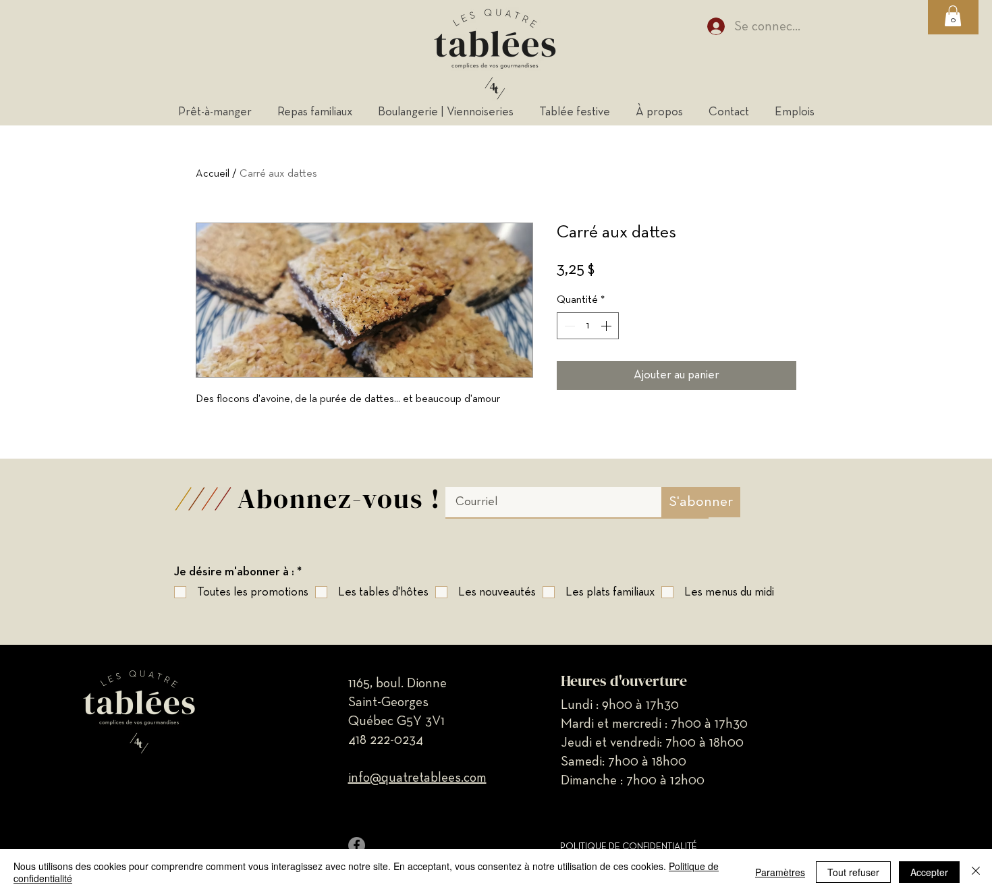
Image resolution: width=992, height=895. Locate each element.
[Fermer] (976, 872)
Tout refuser (853, 872)
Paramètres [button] (780, 872)
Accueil (212, 174)
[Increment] (607, 326)
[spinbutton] (588, 326)
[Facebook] (356, 845)
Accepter (929, 872)
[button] (953, 15)
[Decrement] (568, 326)
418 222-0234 (385, 740)
